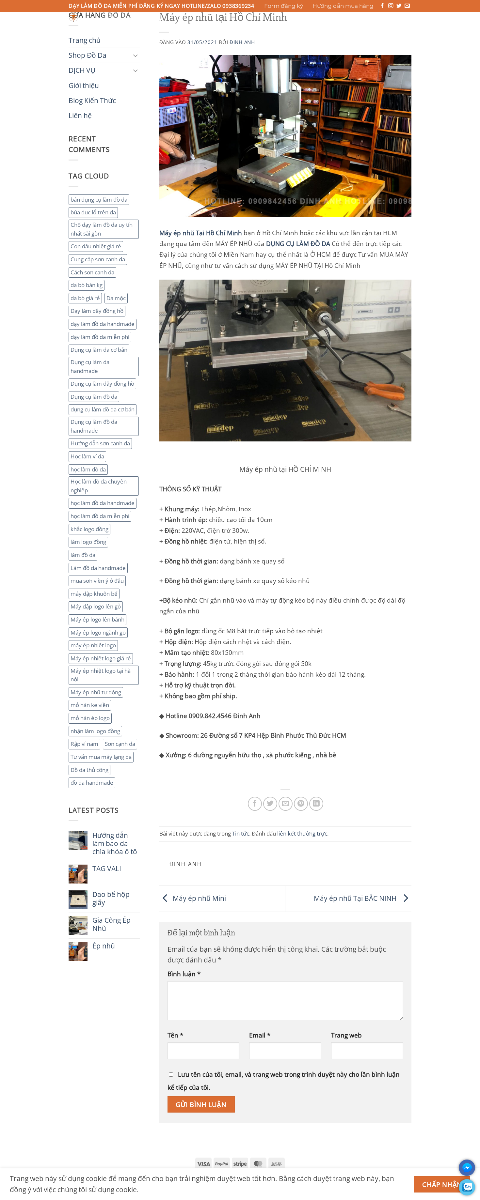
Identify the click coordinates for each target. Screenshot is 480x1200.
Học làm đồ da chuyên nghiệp (99, 486)
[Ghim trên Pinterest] (301, 804)
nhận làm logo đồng (95, 731)
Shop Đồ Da (127, 28)
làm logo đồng (88, 542)
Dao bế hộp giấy (111, 898)
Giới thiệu (204, 28)
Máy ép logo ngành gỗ (98, 632)
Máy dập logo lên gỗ (96, 606)
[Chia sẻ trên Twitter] (270, 804)
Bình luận (184, 974)
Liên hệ (291, 28)
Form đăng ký (283, 6)
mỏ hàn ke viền (90, 705)
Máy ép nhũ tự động (96, 692)
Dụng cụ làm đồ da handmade (94, 426)
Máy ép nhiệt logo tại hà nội (101, 675)
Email (259, 1035)
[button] (382, 23)
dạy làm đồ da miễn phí (100, 337)
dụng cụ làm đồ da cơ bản (103, 409)
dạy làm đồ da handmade (103, 324)
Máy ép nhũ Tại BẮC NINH (357, 897)
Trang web (346, 1035)
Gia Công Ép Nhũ (111, 924)
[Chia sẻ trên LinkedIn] (316, 804)
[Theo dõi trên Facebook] (382, 6)
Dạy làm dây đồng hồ (97, 311)
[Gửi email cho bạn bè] (286, 804)
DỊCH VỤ (167, 28)
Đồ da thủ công (89, 770)
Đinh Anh (242, 42)
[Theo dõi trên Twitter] (399, 6)
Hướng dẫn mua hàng (343, 6)
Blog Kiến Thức (250, 28)
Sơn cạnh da (120, 743)
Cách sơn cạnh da (92, 272)
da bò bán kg (87, 285)
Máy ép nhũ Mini (198, 897)
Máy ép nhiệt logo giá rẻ (101, 658)
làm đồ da (83, 555)
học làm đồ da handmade (103, 503)
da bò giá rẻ (85, 298)
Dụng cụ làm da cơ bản (99, 349)
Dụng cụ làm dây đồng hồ (102, 383)
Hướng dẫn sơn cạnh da (100, 443)
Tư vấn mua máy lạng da (101, 757)
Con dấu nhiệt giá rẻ (96, 246)
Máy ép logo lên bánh (97, 619)
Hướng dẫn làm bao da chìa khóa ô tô (114, 843)
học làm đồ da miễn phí (100, 516)
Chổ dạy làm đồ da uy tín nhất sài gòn (102, 229)
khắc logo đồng (89, 529)
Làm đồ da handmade (98, 568)
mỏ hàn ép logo (90, 718)
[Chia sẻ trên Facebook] (255, 804)
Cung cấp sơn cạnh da (98, 259)
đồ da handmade (92, 782)
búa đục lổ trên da (93, 212)
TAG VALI (106, 869)
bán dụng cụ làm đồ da (99, 199)
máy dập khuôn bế (94, 593)
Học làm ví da (87, 456)
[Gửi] (304, 19)
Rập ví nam (84, 743)
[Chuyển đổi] (136, 55)
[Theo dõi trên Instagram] (390, 6)
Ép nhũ (103, 946)
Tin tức (240, 833)
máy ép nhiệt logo (93, 645)
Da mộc (116, 298)
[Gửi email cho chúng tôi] (407, 6)
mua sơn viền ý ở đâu (97, 580)
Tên (175, 1035)
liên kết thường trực (302, 833)
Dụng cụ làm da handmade (90, 366)
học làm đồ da (88, 469)
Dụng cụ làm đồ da (94, 396)
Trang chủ (86, 28)
